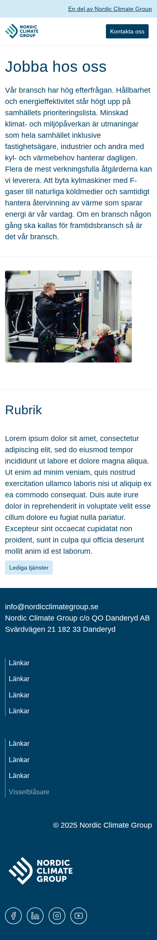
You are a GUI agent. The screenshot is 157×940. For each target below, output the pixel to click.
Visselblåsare (29, 792)
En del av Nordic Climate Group (110, 8)
